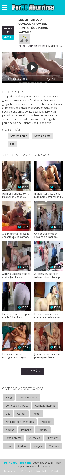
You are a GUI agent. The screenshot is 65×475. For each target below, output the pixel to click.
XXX (12, 144)
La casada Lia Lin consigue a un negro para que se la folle (14, 356)
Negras (10, 429)
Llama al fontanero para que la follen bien (16, 315)
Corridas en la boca (17, 405)
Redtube (43, 429)
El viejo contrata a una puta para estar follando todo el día (48, 195)
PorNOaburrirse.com (17, 462)
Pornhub (26, 429)
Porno (22, 45)
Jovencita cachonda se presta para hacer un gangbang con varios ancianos (47, 356)
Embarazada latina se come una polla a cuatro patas (48, 315)
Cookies (55, 471)
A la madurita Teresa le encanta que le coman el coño (15, 235)
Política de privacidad (33, 471)
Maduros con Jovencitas (20, 421)
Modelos (46, 421)
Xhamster (52, 438)
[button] (4, 7)
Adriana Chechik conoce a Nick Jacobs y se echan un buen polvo (16, 275)
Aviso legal (10, 471)
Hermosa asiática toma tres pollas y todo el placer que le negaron (16, 195)
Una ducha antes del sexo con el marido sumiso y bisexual (46, 235)
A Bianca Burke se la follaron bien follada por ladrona (48, 275)
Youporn (54, 446)
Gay (8, 413)
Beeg (9, 397)
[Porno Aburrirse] (33, 7)
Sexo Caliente (42, 136)
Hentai (36, 413)
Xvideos (22, 446)
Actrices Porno (37, 45)
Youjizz (38, 446)
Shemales (34, 438)
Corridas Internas (45, 405)
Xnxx (8, 446)
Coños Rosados (28, 397)
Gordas (21, 413)
